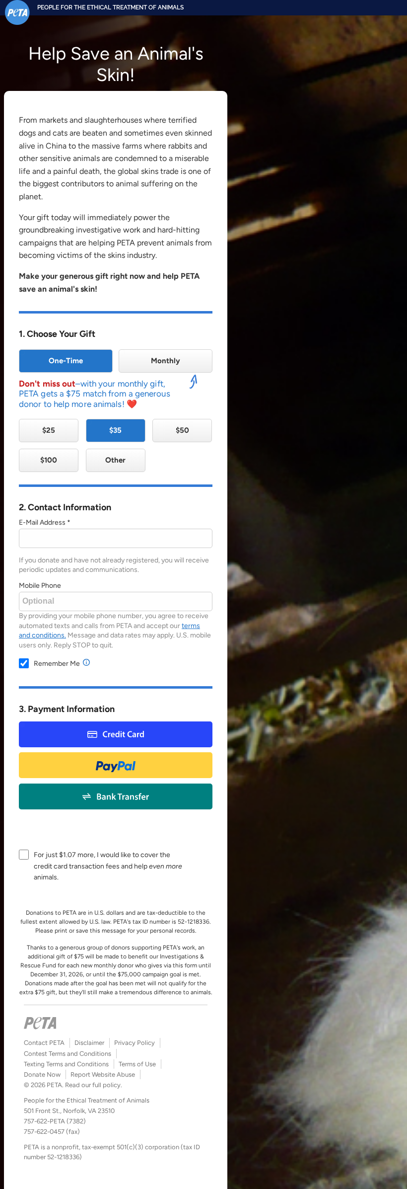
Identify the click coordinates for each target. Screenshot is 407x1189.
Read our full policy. (93, 1085)
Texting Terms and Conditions (66, 1064)
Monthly (165, 360)
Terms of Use (137, 1064)
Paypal (116, 765)
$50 (182, 430)
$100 (48, 460)
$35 (115, 430)
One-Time (66, 360)
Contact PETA (44, 1042)
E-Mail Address (42, 522)
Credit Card (116, 734)
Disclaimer (89, 1042)
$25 (48, 430)
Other (115, 460)
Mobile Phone (40, 585)
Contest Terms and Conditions (67, 1053)
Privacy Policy (134, 1042)
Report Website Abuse (102, 1074)
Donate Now (42, 1074)
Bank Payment (116, 796)
